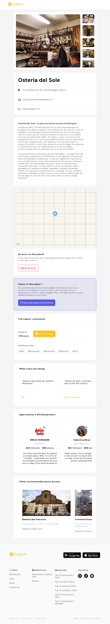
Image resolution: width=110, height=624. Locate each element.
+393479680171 (30, 109)
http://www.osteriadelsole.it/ (36, 99)
